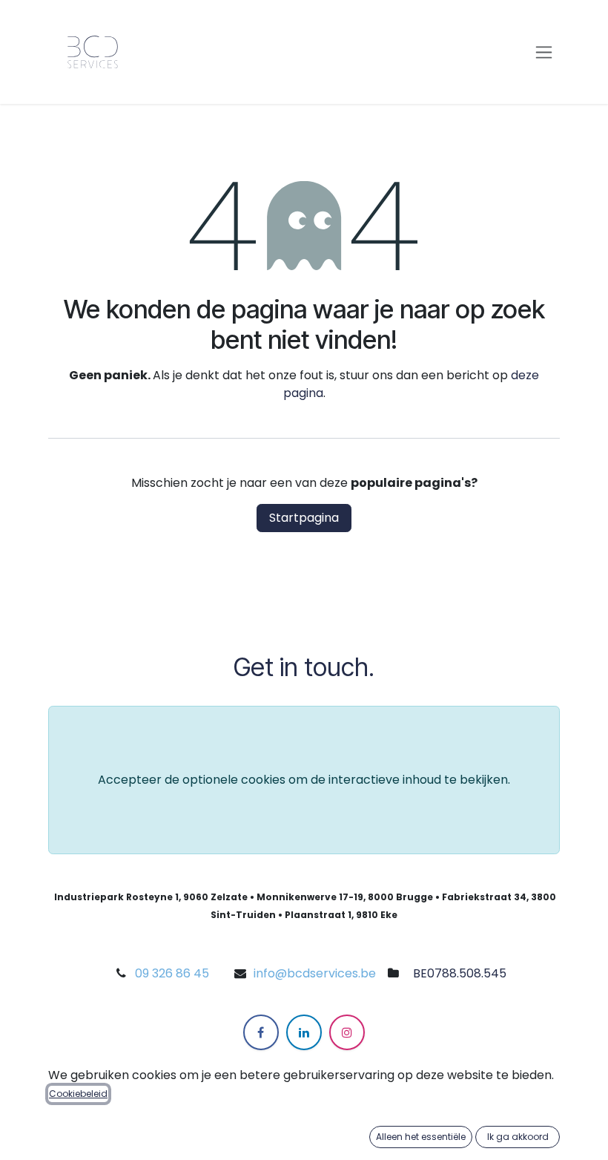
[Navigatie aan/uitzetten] (544, 52)
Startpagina (304, 517)
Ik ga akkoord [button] (518, 1136)
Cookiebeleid (78, 1093)
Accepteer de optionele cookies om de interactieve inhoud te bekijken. (304, 779)
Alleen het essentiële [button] (421, 1136)
